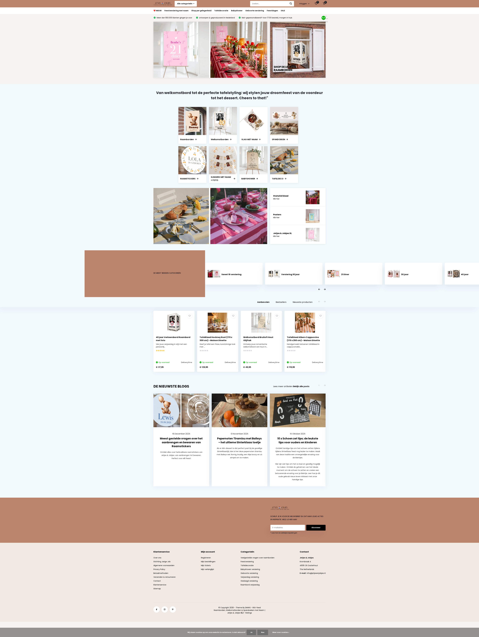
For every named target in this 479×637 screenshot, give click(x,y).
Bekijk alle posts (301, 386)
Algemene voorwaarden (163, 565)
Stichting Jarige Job (162, 561)
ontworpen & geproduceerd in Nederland (217, 17)
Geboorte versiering (254, 10)
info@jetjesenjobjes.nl (316, 573)
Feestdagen (272, 10)
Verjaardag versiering (250, 577)
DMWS (248, 607)
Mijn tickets (206, 565)
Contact (157, 581)
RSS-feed (257, 607)
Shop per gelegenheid (201, 10)
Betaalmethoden (160, 573)
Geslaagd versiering (249, 581)
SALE (283, 10)
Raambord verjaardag (250, 585)
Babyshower (236, 10)
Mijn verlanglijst (207, 569)
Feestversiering (247, 561)
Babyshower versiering (250, 569)
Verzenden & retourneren (164, 577)
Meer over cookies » (280, 632)
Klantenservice (159, 585)
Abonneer (315, 527)
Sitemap (157, 588)
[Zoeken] (291, 3)
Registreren (206, 557)
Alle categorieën (184, 3)
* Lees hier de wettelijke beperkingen (283, 533)
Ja (251, 632)
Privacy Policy (159, 569)
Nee (262, 632)
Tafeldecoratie (221, 10)
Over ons (157, 557)
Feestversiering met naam (176, 10)
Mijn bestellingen (208, 561)
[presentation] (319, 289)
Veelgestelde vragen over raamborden (257, 557)
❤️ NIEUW (157, 10)
